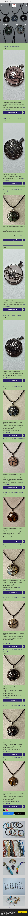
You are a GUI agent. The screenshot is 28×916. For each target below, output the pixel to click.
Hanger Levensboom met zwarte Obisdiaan (12, 650)
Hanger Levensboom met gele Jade (13, 757)
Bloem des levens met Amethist (12, 315)
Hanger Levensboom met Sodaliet (13, 386)
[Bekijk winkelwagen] (26, 5)
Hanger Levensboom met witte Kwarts (14, 597)
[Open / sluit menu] (1, 5)
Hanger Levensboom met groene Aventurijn (12, 190)
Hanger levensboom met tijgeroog (13, 492)
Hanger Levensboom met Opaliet (12, 545)
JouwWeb (9, 907)
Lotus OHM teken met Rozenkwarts (13, 245)
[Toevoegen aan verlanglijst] (24, 112)
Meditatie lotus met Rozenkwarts (12, 46)
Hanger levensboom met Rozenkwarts (14, 438)
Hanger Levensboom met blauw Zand (14, 705)
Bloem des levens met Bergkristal (12, 118)
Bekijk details (6, 109)
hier (24, 107)
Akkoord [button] (22, 912)
